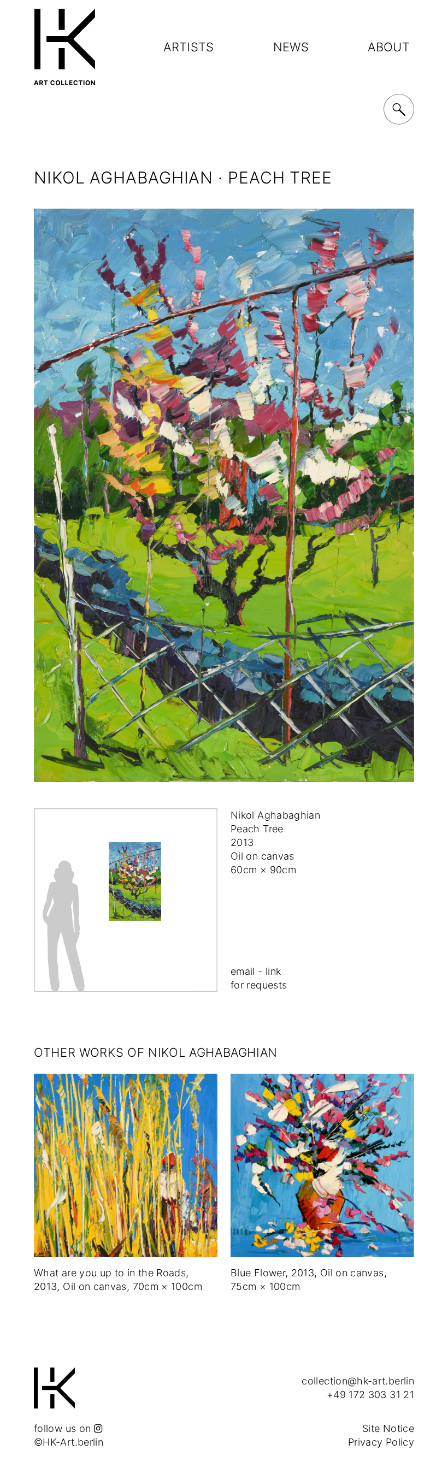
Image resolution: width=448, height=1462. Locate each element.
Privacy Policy (381, 1442)
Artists (188, 47)
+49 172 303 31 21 (370, 1394)
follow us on (64, 1428)
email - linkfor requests (259, 978)
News (291, 47)
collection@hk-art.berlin (358, 1381)
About (389, 47)
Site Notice (388, 1428)
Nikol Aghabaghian (123, 177)
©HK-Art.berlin (68, 1442)
